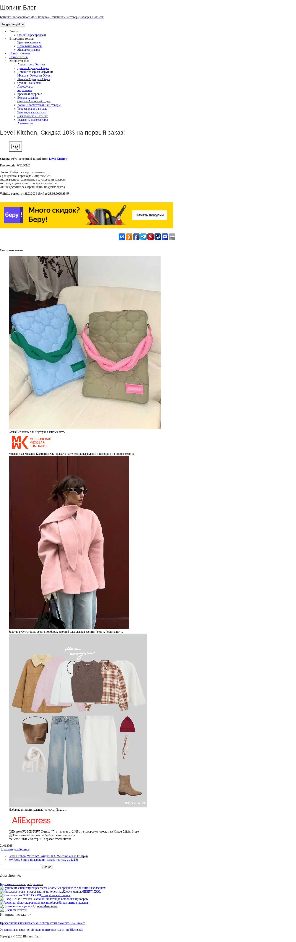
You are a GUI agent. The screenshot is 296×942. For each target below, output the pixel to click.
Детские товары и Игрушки (35, 72)
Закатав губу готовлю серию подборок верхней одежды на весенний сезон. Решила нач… (66, 632)
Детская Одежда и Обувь (33, 68)
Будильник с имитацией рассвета (21, 884)
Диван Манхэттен (45, 906)
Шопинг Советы (19, 53)
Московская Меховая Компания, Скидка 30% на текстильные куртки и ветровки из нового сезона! (72, 454)
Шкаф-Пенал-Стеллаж (55, 895)
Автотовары (25, 123)
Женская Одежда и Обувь (33, 79)
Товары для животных (31, 112)
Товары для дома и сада (32, 109)
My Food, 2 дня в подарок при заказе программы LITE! (43, 860)
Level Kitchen (58, 159)
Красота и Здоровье (29, 94)
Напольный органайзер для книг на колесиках (76, 888)
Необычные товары (29, 46)
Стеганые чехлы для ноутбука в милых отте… (37, 432)
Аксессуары (25, 86)
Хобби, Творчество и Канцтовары (38, 105)
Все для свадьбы (27, 97)
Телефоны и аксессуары (32, 120)
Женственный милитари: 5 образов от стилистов (40, 839)
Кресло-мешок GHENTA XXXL (82, 891)
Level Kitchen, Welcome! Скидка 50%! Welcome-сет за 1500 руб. (48, 856)
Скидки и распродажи (31, 35)
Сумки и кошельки (29, 83)
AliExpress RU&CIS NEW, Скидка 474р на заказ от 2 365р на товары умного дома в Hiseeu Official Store (74, 831)
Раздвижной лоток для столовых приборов (60, 899)
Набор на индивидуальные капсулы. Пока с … (38, 810)
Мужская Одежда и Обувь (33, 75)
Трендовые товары (29, 42)
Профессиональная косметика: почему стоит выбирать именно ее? (42, 923)
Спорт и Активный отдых (33, 101)
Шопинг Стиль (18, 57)
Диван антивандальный (74, 903)
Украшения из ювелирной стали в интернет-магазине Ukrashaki (41, 930)
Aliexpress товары (28, 50)
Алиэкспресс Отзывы (31, 64)
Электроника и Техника (32, 116)
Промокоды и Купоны (15, 849)
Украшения (24, 90)
